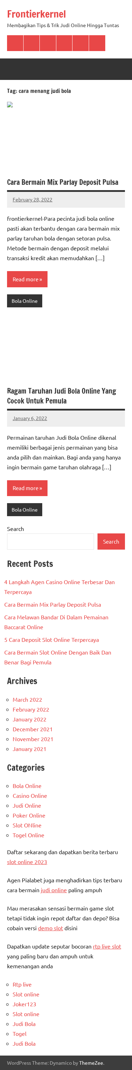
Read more (25, 279)
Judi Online (27, 805)
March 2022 (27, 699)
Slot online (26, 993)
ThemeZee (91, 1062)
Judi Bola (24, 1023)
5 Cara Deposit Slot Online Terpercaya (51, 639)
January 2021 (29, 748)
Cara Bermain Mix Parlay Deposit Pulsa (62, 182)
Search (15, 528)
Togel (19, 1033)
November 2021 (33, 738)
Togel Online (28, 834)
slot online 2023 (27, 861)
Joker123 (24, 1003)
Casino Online (30, 795)
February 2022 (31, 709)
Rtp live (22, 984)
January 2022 (29, 718)
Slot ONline (27, 824)
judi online (54, 889)
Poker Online (29, 815)
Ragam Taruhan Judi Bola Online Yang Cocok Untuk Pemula (61, 396)
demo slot (50, 927)
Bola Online (25, 301)
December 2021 (33, 728)
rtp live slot (107, 946)
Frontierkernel (36, 14)
